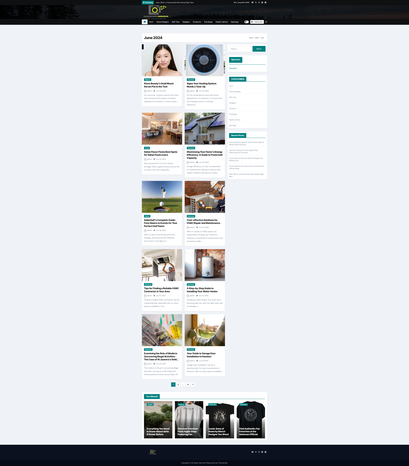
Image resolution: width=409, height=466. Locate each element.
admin (149, 91)
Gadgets (186, 22)
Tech (151, 22)
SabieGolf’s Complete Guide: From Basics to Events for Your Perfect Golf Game (160, 223)
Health (150, 404)
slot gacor (233, 68)
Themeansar (223, 463)
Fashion (181, 404)
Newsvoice (211, 463)
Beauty (147, 80)
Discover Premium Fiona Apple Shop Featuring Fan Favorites (243, 151)
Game (147, 216)
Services (191, 80)
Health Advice (222, 22)
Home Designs (162, 22)
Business (148, 350)
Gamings (235, 22)
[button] (266, 22)
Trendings (208, 22)
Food (147, 148)
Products (197, 22)
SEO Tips (175, 22)
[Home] (145, 21)
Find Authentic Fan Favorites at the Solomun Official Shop (249, 432)
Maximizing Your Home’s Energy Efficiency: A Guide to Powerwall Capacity (205, 154)
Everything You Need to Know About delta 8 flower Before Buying (158, 432)
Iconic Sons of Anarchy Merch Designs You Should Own (219, 432)
